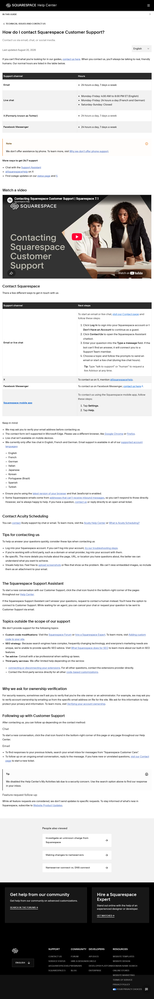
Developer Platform (101, 966)
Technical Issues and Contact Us (26, 24)
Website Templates (123, 957)
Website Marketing (124, 975)
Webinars (76, 966)
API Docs (94, 957)
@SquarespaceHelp (121, 379)
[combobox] (142, 48)
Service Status (56, 961)
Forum (75, 957)
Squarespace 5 (56, 971)
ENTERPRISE (95, 971)
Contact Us (55, 957)
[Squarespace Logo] (15, 951)
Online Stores (121, 971)
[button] (146, 989)
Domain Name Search (125, 966)
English (20, 963)
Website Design (121, 961)
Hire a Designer (79, 961)
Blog (74, 971)
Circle (92, 961)
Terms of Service (122, 980)
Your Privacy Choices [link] (129, 989)
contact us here (132, 386)
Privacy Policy (121, 985)
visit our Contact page (125, 314)
